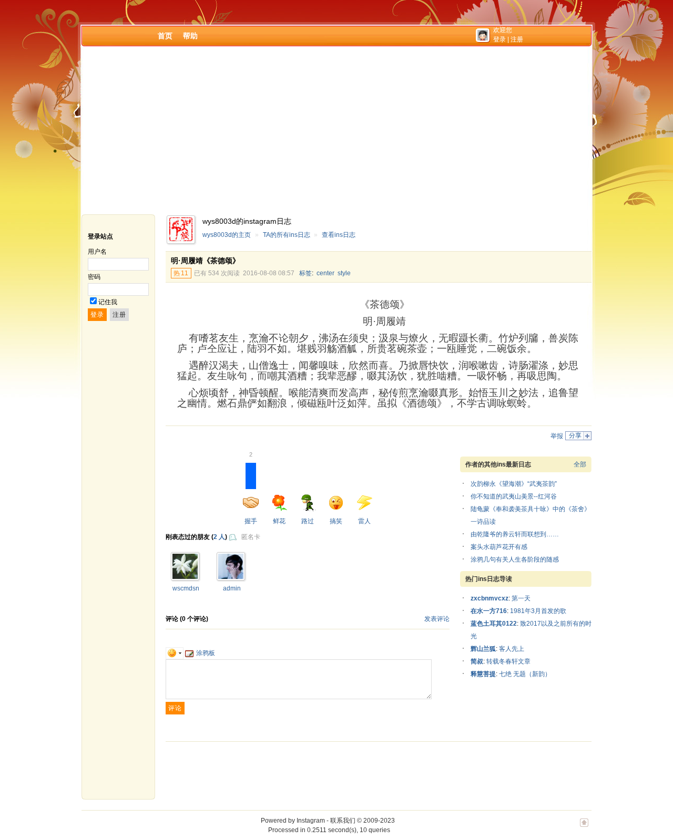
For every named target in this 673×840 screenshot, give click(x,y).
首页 (165, 36)
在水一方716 (489, 611)
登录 (499, 39)
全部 (580, 464)
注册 (517, 39)
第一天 (521, 598)
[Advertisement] (336, 130)
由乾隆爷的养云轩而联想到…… (515, 534)
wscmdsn (185, 588)
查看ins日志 (338, 234)
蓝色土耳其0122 (494, 623)
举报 (556, 436)
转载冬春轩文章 (508, 661)
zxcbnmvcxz (489, 598)
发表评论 (437, 619)
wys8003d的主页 (226, 234)
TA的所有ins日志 (286, 234)
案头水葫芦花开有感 (499, 547)
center (325, 273)
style (344, 273)
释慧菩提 (483, 674)
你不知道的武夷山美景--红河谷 (514, 496)
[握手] (185, 576)
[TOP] (584, 828)
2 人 (219, 537)
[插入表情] (174, 653)
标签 (305, 273)
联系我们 (342, 820)
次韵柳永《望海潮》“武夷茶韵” (514, 484)
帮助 (190, 36)
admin (232, 588)
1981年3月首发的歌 (538, 611)
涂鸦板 (205, 653)
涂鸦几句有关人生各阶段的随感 (515, 559)
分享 (575, 435)
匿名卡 (250, 537)
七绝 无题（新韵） (525, 674)
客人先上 (511, 648)
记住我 (107, 302)
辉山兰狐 (483, 648)
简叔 (477, 661)
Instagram (311, 820)
